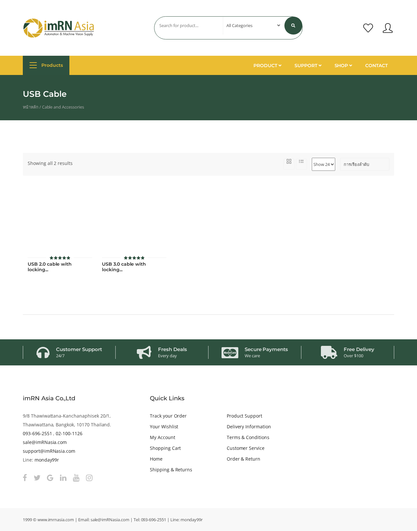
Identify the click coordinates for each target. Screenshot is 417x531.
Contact (376, 65)
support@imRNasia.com (49, 451)
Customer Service (246, 448)
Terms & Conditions (248, 437)
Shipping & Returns (171, 469)
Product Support (244, 416)
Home (156, 459)
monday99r (47, 460)
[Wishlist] (368, 28)
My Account (162, 437)
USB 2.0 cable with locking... (50, 267)
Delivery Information (249, 426)
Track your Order (168, 416)
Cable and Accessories (63, 107)
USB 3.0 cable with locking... (124, 267)
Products (51, 65)
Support (307, 65)
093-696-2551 (37, 433)
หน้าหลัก (30, 107)
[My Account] (388, 28)
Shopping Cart (165, 448)
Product (266, 65)
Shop (342, 65)
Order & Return (243, 459)
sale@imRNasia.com (45, 442)
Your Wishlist (164, 426)
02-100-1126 (69, 433)
